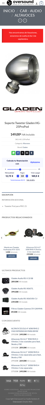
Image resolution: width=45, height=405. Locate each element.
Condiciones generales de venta (22, 393)
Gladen (25, 147)
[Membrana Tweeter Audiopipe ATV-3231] (11, 233)
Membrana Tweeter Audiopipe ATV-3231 (11, 248)
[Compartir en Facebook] (18, 153)
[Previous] (1, 243)
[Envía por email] (27, 153)
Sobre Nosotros (11, 389)
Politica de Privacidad (30, 389)
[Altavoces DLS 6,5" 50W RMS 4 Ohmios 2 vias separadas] (33, 233)
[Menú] (3, 3)
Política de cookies (23, 395)
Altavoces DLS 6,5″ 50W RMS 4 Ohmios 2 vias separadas (33, 249)
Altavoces (25, 15)
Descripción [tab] (7, 195)
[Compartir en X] (22, 153)
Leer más (11, 256)
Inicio (9, 11)
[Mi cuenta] (36, 3)
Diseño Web (27, 402)
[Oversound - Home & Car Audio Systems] (20, 2)
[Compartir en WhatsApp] (13, 153)
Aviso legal (23, 391)
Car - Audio (31, 11)
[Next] (43, 243)
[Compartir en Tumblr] (32, 153)
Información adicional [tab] (13, 200)
